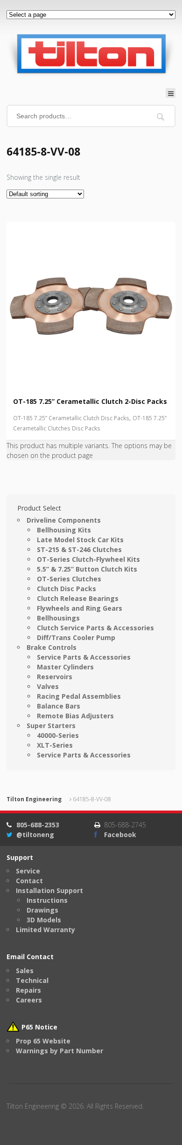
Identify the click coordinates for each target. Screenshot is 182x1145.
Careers (29, 999)
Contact (29, 880)
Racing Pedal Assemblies (79, 696)
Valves (48, 686)
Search (161, 117)
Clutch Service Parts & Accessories (95, 627)
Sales (25, 970)
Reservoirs (54, 676)
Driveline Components (64, 520)
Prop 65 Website (43, 1040)
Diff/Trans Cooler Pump (76, 637)
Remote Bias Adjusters (75, 715)
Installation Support (49, 890)
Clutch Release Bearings (78, 598)
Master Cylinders (65, 666)
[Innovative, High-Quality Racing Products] (91, 53)
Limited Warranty (45, 929)
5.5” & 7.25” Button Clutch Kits (87, 569)
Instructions (47, 900)
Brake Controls (52, 647)
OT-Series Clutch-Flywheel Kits (88, 559)
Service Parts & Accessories (84, 657)
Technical (32, 980)
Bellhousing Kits (64, 529)
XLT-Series (55, 745)
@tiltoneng (35, 834)
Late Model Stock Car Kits (80, 539)
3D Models (44, 919)
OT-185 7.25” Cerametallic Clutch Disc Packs (71, 418)
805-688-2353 (37, 824)
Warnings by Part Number (59, 1050)
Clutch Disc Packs (66, 588)
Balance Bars (58, 706)
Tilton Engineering (34, 799)
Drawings (42, 910)
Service (28, 870)
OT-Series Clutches (69, 578)
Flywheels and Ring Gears (79, 608)
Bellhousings (58, 617)
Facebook (120, 834)
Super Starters (51, 725)
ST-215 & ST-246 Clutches (79, 549)
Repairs (28, 990)
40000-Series (58, 735)
